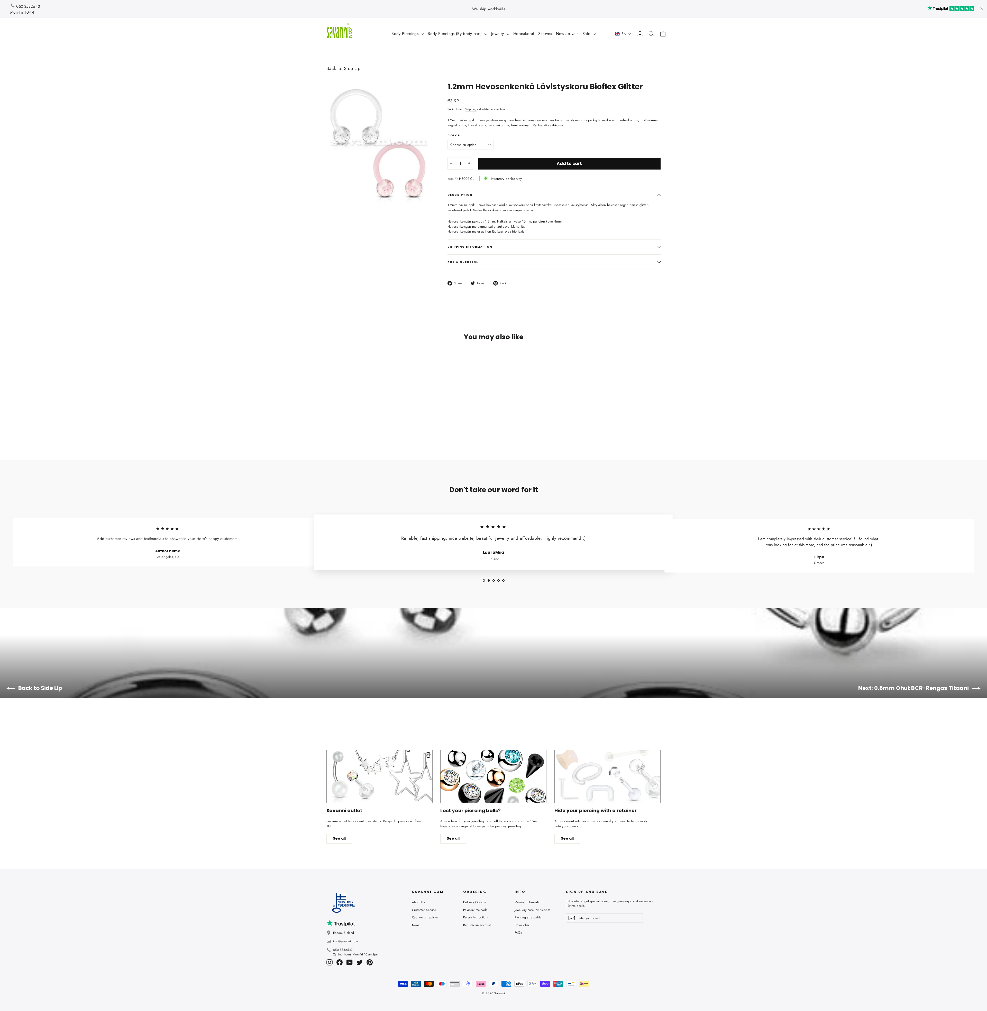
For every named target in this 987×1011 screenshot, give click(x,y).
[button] (623, 34)
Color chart (523, 925)
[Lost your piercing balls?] (493, 776)
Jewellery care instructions (533, 910)
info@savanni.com (345, 941)
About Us (418, 902)
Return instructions (476, 917)
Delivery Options (474, 902)
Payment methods (475, 910)
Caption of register (425, 917)
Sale (587, 34)
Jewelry (498, 34)
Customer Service (424, 910)
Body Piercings (405, 34)
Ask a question (463, 262)
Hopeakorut (523, 34)
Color (453, 135)
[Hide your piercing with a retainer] (607, 776)
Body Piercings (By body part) (455, 34)
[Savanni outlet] (379, 776)
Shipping (471, 109)
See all (339, 838)
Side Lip (352, 68)
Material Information (529, 902)
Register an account (477, 925)
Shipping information (469, 247)
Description (460, 195)
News (415, 925)
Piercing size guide (528, 917)
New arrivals (567, 34)
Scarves (545, 34)
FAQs (518, 932)
